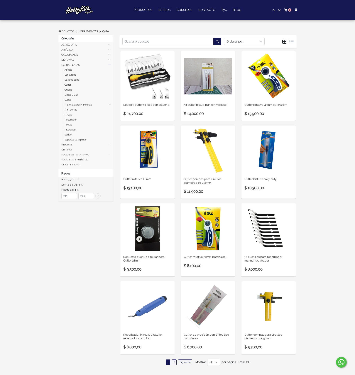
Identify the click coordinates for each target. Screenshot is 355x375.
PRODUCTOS (143, 10)
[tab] (284, 41)
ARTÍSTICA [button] (67, 49)
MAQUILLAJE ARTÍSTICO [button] (74, 159)
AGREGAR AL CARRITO (147, 81)
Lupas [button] (68, 99)
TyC (224, 10)
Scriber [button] (68, 134)
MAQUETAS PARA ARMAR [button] (75, 154)
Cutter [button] (68, 84)
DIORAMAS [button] (67, 59)
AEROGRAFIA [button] (69, 44)
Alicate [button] (68, 69)
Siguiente (185, 362)
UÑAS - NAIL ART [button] (71, 164)
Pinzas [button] (68, 114)
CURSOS (164, 10)
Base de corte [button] (72, 79)
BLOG (237, 10)
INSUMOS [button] (66, 144)
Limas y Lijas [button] (71, 94)
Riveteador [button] (70, 129)
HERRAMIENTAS (88, 31)
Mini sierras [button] (71, 109)
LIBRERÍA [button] (66, 149)
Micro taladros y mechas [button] (78, 104)
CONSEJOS (184, 10)
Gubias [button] (68, 89)
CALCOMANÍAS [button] (69, 54)
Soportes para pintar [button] (76, 139)
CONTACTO (206, 10)
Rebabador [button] (71, 119)
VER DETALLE (147, 90)
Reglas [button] (68, 124)
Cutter (105, 31)
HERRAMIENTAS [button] (70, 64)
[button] (86, 179)
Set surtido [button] (70, 74)
